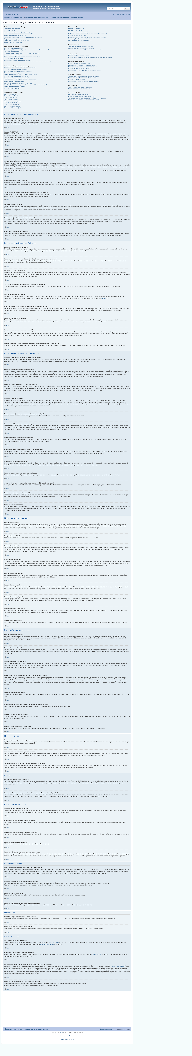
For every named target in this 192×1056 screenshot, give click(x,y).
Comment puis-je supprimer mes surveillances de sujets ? (84, 81)
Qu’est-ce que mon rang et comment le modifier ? (17, 60)
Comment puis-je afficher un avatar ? (14, 58)
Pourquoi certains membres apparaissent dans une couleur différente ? (87, 37)
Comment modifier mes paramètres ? (14, 48)
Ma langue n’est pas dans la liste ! (13, 55)
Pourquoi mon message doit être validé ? (15, 86)
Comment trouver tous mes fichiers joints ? (79, 88)
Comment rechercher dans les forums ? (79, 63)
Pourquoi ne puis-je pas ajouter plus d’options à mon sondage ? (21, 74)
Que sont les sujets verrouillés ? (13, 106)
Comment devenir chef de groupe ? (77, 35)
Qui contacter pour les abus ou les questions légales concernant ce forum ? (88, 98)
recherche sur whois (118, 966)
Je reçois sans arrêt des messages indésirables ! (81, 48)
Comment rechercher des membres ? (78, 68)
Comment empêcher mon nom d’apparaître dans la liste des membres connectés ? (26, 50)
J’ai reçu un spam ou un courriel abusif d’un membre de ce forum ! (86, 50)
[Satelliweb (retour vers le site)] (18, 7)
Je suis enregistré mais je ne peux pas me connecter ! (18, 33)
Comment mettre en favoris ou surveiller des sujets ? (82, 77)
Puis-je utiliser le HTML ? (11, 96)
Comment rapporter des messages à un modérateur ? (18, 83)
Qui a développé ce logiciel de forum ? (78, 94)
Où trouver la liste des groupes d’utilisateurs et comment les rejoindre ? (87, 33)
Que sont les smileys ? (10, 97)
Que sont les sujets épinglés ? (12, 104)
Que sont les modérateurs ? (75, 30)
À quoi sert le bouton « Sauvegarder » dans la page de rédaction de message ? (25, 85)
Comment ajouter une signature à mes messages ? (18, 71)
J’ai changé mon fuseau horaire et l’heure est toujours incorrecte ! (21, 53)
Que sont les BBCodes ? (11, 94)
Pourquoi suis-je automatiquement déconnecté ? (17, 40)
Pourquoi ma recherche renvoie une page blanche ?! (82, 66)
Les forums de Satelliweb (45, 6)
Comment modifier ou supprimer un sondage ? (16, 76)
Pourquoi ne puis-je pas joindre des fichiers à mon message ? (20, 79)
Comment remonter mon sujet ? (12, 88)
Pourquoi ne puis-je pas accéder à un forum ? (16, 78)
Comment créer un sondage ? (12, 73)
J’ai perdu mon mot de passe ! (12, 39)
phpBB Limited (52, 942)
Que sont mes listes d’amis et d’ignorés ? (79, 55)
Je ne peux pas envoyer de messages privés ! (80, 46)
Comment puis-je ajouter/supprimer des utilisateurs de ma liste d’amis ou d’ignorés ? (90, 57)
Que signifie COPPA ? (10, 30)
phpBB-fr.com (70, 1035)
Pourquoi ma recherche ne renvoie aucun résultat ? (82, 65)
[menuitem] (16, 14)
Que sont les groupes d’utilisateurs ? (78, 32)
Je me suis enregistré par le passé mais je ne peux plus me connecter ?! (23, 37)
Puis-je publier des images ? (11, 99)
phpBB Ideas (95, 954)
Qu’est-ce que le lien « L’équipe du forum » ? (80, 40)
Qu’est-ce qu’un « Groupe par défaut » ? (79, 39)
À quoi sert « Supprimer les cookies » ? (14, 42)
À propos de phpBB (46, 944)
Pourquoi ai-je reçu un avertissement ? (14, 81)
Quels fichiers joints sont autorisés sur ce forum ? (81, 87)
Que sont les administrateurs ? (76, 28)
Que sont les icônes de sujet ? (12, 108)
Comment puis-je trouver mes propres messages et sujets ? (84, 70)
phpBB (104, 298)
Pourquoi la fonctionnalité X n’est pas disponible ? (81, 96)
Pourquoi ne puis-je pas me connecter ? (15, 35)
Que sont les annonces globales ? (13, 101)
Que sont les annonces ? (11, 102)
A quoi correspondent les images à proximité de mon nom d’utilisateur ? (23, 56)
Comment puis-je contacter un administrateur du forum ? (83, 99)
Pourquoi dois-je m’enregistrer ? (12, 28)
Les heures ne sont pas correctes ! (13, 51)
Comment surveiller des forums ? (77, 79)
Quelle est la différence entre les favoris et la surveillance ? (84, 76)
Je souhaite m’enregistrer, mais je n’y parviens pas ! (18, 32)
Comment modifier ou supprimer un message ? (16, 69)
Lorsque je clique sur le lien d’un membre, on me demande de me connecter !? (27, 62)
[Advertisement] (67, 1010)
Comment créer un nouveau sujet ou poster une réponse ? (20, 67)
